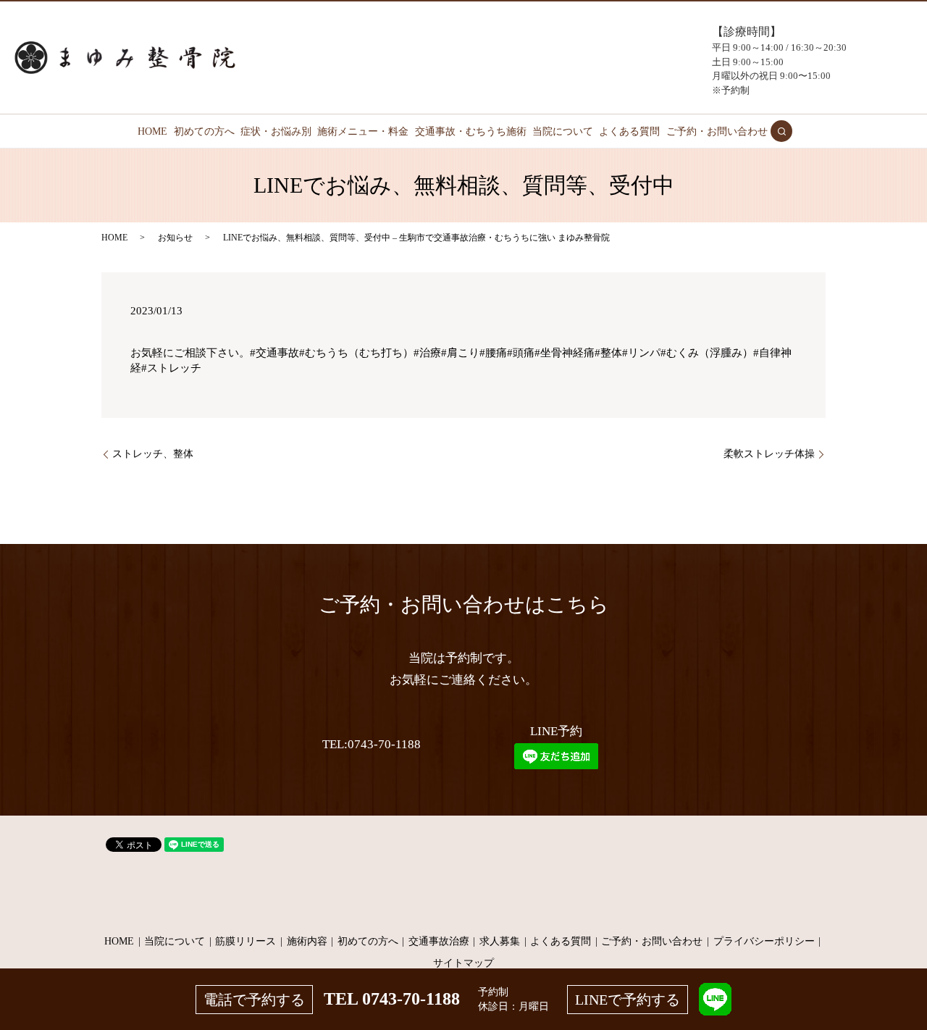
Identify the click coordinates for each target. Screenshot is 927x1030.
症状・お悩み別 (275, 131)
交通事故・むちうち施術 (471, 131)
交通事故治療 (438, 941)
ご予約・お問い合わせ (717, 131)
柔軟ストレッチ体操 (769, 453)
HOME (152, 131)
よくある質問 (629, 131)
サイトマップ (463, 963)
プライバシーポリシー (764, 941)
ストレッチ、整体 (152, 453)
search (781, 131)
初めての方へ (204, 131)
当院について (562, 131)
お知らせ (175, 238)
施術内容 (307, 941)
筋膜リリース (245, 941)
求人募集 (499, 941)
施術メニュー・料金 (362, 131)
